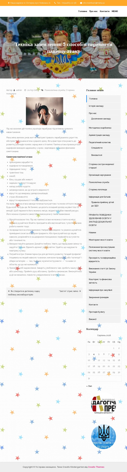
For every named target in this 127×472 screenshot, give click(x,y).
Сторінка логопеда (98, 189)
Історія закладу (96, 106)
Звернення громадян (99, 297)
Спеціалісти (96, 148)
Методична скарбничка (100, 128)
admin (19, 90)
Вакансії (92, 319)
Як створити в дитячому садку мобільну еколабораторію (24, 293)
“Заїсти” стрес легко (68, 291)
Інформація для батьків (100, 197)
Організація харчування (100, 175)
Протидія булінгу (97, 312)
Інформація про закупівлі (100, 290)
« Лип (89, 386)
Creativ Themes (96, 467)
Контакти (105, 11)
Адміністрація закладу (99, 135)
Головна (82, 11)
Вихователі (96, 155)
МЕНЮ (115, 11)
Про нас (93, 11)
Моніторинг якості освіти (101, 240)
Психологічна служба (55, 90)
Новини (92, 232)
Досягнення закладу (101, 119)
